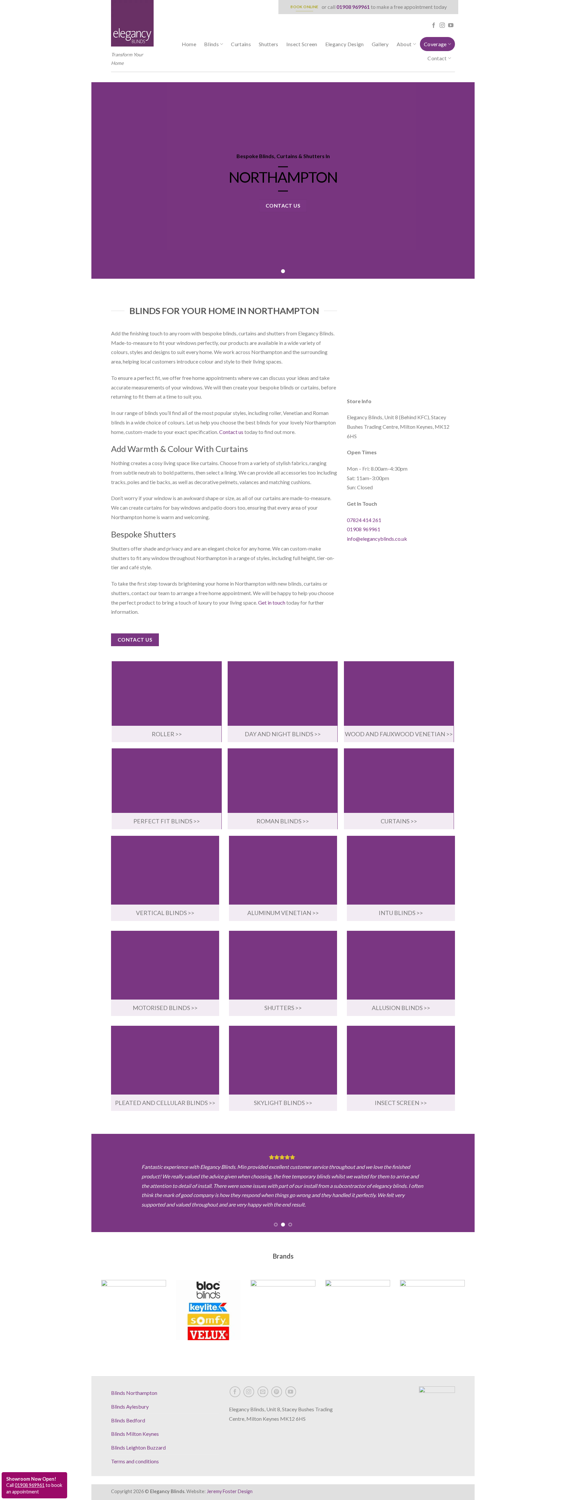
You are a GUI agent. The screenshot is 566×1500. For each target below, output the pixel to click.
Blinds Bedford (128, 1420)
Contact (436, 58)
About (404, 44)
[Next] (458, 1183)
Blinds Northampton (134, 1393)
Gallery (380, 44)
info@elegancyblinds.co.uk (377, 538)
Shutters (268, 44)
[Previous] (107, 1183)
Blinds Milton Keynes (135, 1434)
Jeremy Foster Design (230, 1491)
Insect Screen (301, 44)
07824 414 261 (364, 520)
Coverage (435, 44)
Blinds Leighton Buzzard (138, 1447)
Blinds (211, 44)
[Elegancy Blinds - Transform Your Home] (132, 23)
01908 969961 (353, 7)
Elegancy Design (344, 44)
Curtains (241, 44)
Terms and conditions (135, 1461)
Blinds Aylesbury (130, 1406)
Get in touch (271, 602)
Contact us (231, 432)
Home (189, 44)
